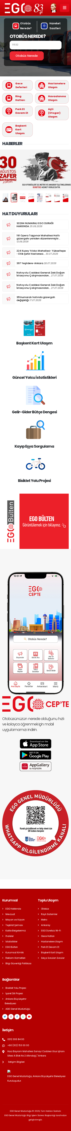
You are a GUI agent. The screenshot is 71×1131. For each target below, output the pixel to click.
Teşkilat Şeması (14, 925)
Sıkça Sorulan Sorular (53, 958)
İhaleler (9, 936)
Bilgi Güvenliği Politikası (18, 963)
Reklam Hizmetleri (15, 958)
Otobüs (45, 908)
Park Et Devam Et (50, 947)
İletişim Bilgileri (16, 1061)
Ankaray (45, 925)
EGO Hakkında (13, 908)
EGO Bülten (11, 947)
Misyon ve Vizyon (15, 919)
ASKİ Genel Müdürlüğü (17, 1008)
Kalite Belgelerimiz (15, 930)
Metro (44, 919)
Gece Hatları (48, 936)
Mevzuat (10, 914)
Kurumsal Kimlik (14, 952)
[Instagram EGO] (11, 1016)
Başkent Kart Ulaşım (52, 952)
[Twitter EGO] (5, 1016)
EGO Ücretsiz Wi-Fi (51, 930)
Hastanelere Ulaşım (52, 941)
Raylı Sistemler (49, 914)
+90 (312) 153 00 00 (18, 1045)
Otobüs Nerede (27, 56)
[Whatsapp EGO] (23, 1016)
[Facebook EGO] (17, 1016)
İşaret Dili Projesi (14, 993)
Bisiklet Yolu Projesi (15, 988)
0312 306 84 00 (15, 1039)
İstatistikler (11, 941)
